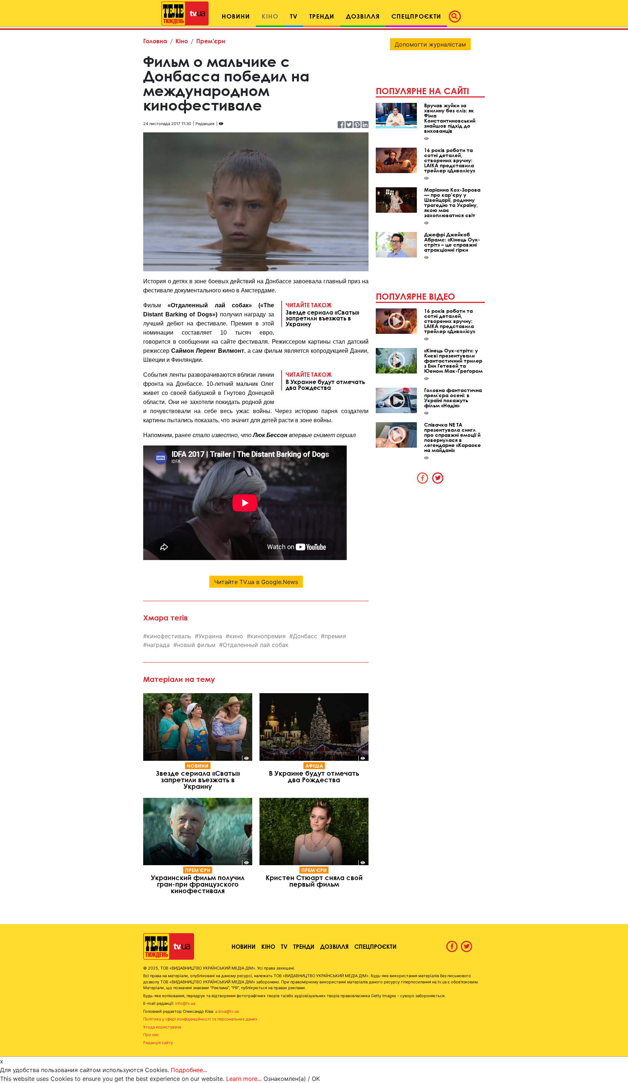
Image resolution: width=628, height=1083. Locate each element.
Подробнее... (189, 1070)
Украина (210, 636)
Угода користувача (162, 1027)
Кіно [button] (270, 16)
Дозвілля (334, 946)
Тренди (303, 946)
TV (284, 946)
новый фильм (196, 644)
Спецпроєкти (375, 946)
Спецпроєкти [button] (416, 16)
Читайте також (322, 314)
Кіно (182, 40)
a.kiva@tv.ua (227, 1011)
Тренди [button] (321, 16)
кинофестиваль (169, 636)
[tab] (422, 478)
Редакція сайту (158, 1042)
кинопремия (268, 636)
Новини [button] (236, 16)
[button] (457, 16)
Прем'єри (210, 40)
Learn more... (244, 1078)
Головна (155, 40)
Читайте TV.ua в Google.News (256, 582)
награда (158, 644)
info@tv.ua (185, 1003)
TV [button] (294, 16)
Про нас (151, 1034)
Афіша (314, 766)
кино (236, 636)
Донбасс (305, 636)
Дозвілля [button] (363, 16)
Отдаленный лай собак (256, 644)
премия (335, 636)
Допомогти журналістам (430, 44)
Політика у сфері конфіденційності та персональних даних (200, 1019)
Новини (198, 766)
